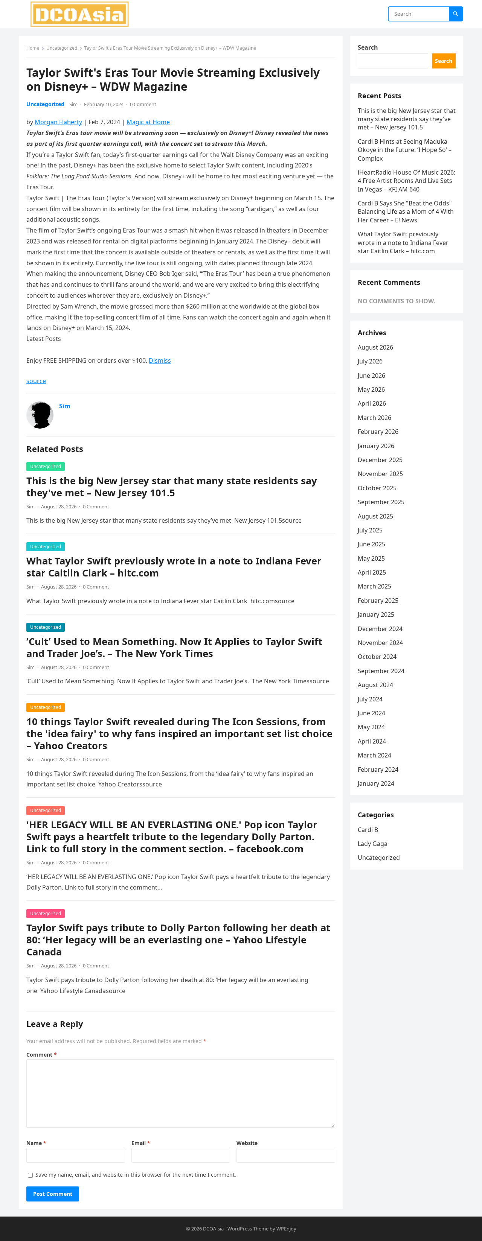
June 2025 (371, 544)
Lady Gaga (372, 844)
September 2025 (381, 502)
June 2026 (371, 375)
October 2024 (377, 656)
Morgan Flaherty (58, 122)
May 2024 (371, 727)
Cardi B (368, 830)
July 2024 (370, 699)
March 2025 (374, 586)
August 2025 (375, 516)
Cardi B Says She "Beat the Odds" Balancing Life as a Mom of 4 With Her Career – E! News (406, 211)
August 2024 (375, 685)
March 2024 (374, 755)
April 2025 (372, 572)
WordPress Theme (247, 1228)
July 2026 (370, 361)
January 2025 (376, 614)
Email (140, 1143)
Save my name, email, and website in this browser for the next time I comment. (135, 1174)
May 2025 (371, 558)
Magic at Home (148, 122)
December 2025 (380, 460)
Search (368, 47)
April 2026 (372, 403)
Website (247, 1143)
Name (36, 1143)
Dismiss (160, 360)
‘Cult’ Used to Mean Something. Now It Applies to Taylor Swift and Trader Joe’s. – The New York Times (174, 647)
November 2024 (380, 643)
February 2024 (378, 769)
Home (32, 48)
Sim (73, 104)
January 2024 (376, 783)
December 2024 (380, 629)
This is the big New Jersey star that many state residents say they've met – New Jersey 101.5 (171, 486)
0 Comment (143, 104)
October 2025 (377, 488)
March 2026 (374, 418)
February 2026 (378, 431)
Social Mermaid (249, 349)
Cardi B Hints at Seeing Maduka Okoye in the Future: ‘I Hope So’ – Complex (404, 150)
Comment (41, 1054)
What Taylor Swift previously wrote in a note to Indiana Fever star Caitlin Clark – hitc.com (174, 566)
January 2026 (376, 446)
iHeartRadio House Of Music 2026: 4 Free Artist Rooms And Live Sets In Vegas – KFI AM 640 (406, 180)
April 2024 (372, 741)
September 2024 (381, 671)
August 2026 (375, 347)
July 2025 (370, 530)
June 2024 (371, 713)
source (36, 381)
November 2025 (380, 474)
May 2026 (371, 389)
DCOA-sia (213, 1228)
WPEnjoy (286, 1228)
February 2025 (378, 600)
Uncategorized (61, 48)
